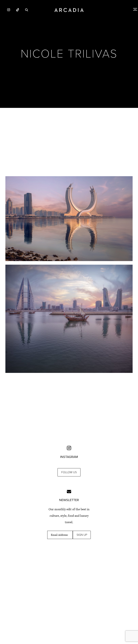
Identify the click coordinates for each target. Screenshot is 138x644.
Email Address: (59, 534)
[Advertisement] (69, 142)
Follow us (69, 472)
